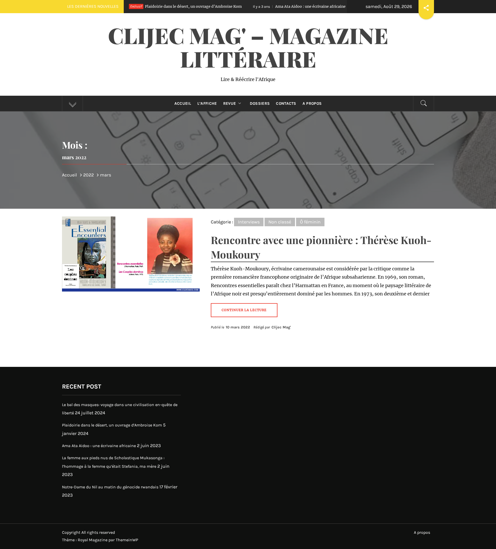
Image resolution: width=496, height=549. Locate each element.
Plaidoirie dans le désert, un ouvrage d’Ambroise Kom (152, 6)
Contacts (286, 103)
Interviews (249, 222)
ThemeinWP (127, 539)
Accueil (182, 103)
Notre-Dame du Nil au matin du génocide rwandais (110, 487)
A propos (312, 103)
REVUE (229, 103)
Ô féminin (310, 222)
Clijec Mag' (281, 327)
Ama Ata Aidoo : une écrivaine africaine (269, 6)
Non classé (279, 222)
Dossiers (260, 103)
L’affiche (207, 103)
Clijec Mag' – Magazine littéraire (248, 47)
